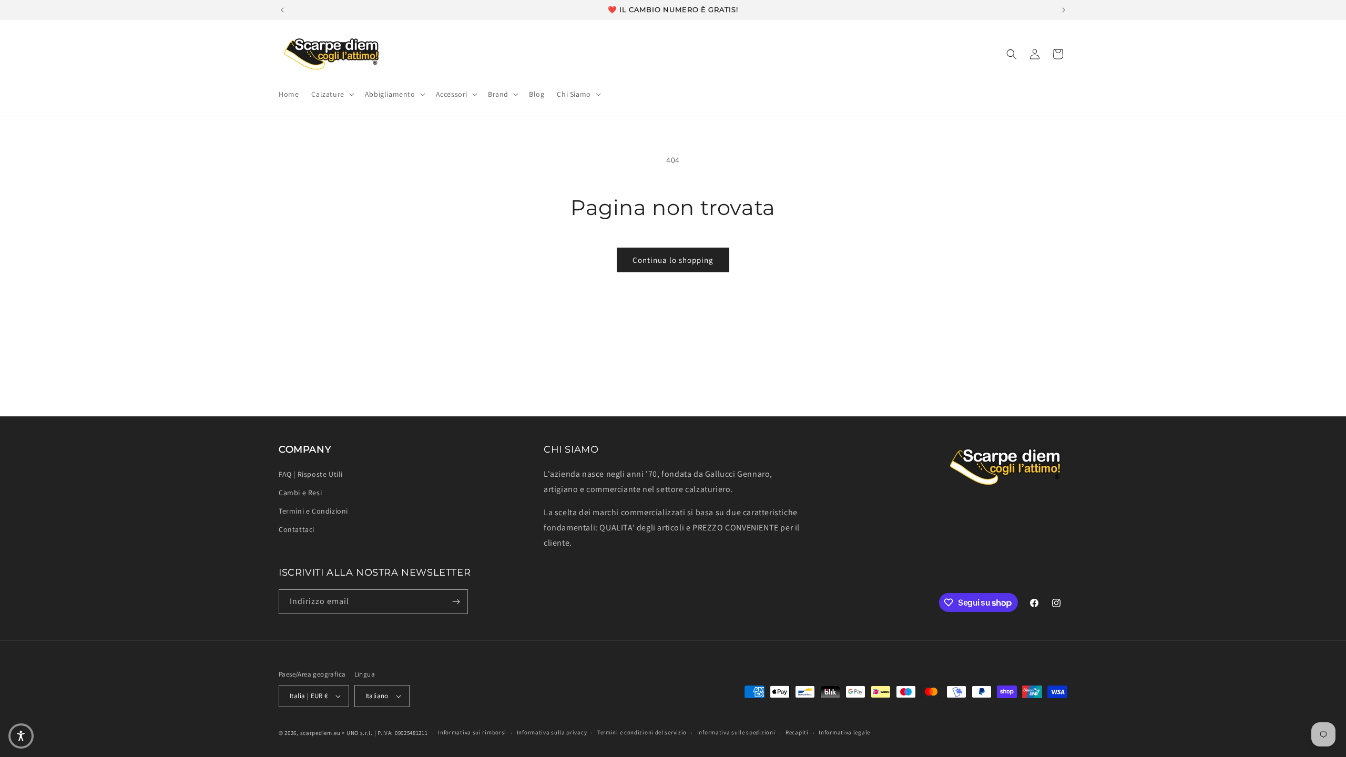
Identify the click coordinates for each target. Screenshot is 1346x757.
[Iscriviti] (455, 601)
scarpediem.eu (320, 732)
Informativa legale (844, 732)
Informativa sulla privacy (552, 732)
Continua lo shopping (673, 260)
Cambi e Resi (300, 492)
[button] (331, 94)
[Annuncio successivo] (1063, 10)
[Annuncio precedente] (282, 10)
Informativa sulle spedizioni (736, 732)
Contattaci (296, 529)
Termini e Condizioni (313, 511)
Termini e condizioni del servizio (642, 732)
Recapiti (797, 732)
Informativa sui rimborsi (472, 732)
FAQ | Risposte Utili (311, 474)
